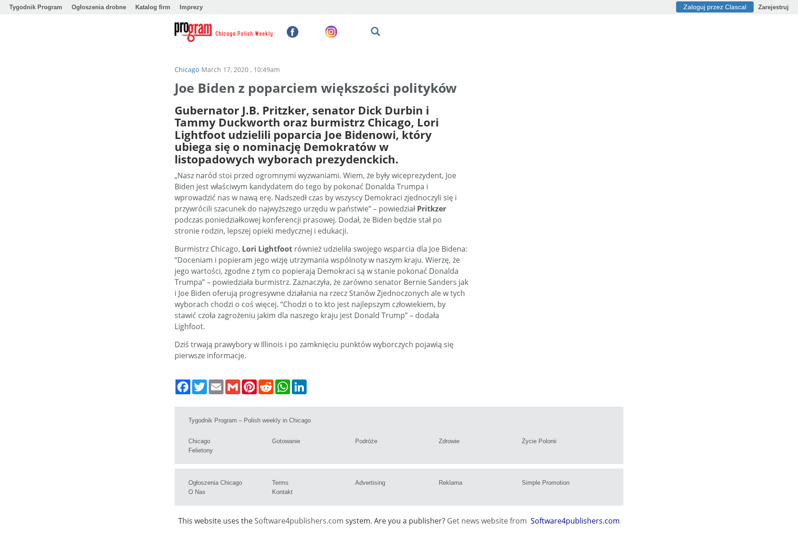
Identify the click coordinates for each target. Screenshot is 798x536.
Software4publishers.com (299, 521)
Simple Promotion (545, 482)
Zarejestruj (773, 7)
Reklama (450, 482)
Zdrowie (449, 441)
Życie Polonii (539, 441)
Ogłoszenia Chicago (215, 482)
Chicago (187, 69)
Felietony (200, 450)
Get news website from (488, 521)
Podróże (366, 441)
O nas (197, 491)
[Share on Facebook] (183, 386)
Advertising (370, 482)
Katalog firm (152, 7)
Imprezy (191, 7)
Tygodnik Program (35, 7)
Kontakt (282, 491)
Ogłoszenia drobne (99, 7)
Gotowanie (286, 441)
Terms (280, 482)
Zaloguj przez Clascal (714, 7)
